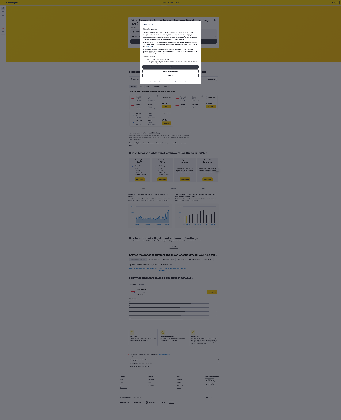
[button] (170, 67)
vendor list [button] (149, 46)
